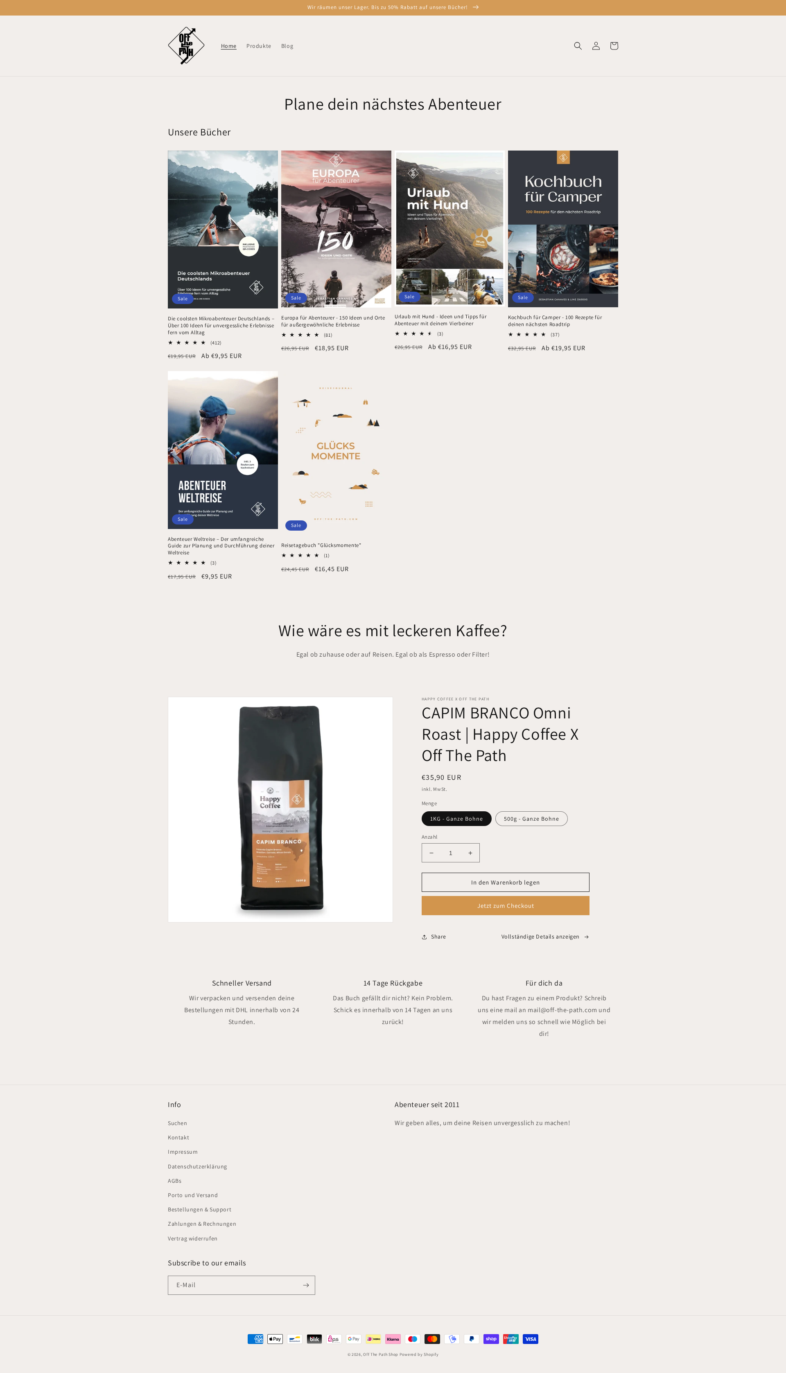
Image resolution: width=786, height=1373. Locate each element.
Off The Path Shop (380, 1354)
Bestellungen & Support (199, 1209)
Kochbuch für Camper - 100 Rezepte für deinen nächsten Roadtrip (555, 321)
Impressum (183, 1151)
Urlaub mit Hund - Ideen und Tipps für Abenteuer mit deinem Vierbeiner (440, 320)
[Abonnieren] (306, 1285)
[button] (578, 46)
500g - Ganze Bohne (531, 818)
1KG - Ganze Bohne (456, 818)
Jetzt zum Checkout (505, 905)
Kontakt (178, 1137)
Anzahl (429, 836)
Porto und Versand (193, 1195)
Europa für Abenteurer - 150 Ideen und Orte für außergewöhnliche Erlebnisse (333, 321)
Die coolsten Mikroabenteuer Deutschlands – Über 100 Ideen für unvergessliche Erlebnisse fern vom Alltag (221, 325)
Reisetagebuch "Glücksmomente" (321, 545)
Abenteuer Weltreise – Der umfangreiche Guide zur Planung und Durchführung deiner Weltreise (221, 546)
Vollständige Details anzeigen (540, 936)
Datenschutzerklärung (197, 1166)
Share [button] (438, 936)
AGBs (174, 1180)
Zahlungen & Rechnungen (202, 1223)
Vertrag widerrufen (193, 1238)
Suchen (177, 1123)
